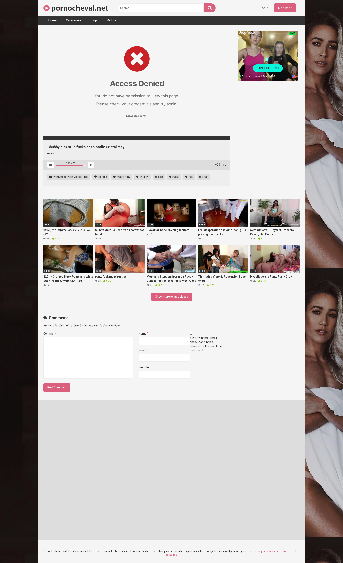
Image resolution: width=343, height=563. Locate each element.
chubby (144, 176)
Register (285, 8)
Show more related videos (171, 296)
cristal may (123, 176)
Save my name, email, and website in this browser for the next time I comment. (206, 344)
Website (144, 367)
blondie (102, 176)
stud (204, 176)
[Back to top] (329, 551)
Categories (73, 20)
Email (143, 350)
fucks (175, 176)
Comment (49, 333)
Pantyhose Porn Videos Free (70, 176)
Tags (94, 20)
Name (143, 333)
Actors (111, 20)
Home (52, 20)
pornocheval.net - (271, 551)
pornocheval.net (79, 8)
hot (190, 176)
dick (160, 176)
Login (264, 8)
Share (222, 164)
